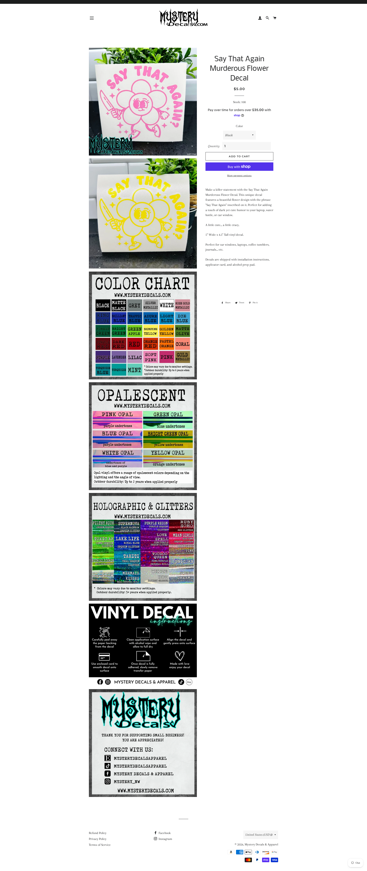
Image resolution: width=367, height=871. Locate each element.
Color (239, 126)
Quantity (214, 146)
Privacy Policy (97, 839)
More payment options (239, 175)
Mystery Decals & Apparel (261, 844)
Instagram (165, 839)
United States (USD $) (259, 834)
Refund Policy (97, 833)
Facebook (164, 833)
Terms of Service (100, 845)
